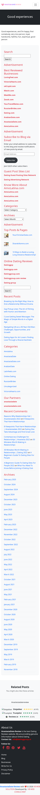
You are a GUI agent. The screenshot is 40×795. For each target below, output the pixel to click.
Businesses (6, 762)
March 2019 (9, 659)
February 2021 (10, 599)
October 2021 (9, 579)
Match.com (9, 90)
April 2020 (8, 634)
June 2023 (8, 509)
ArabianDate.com (12, 117)
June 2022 (8, 559)
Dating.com (9, 113)
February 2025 (10, 479)
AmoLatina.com (11, 126)
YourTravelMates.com (13, 104)
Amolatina (8, 351)
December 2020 (10, 609)
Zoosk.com (9, 99)
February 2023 (10, 524)
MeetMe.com (9, 95)
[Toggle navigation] (35, 5)
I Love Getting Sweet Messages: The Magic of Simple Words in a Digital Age (19, 319)
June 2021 (8, 589)
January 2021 (9, 604)
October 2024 (9, 484)
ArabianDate (9, 366)
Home (3, 754)
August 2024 (9, 494)
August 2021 (9, 584)
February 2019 (10, 664)
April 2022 (8, 569)
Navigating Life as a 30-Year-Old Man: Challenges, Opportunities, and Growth (19, 330)
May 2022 (8, 564)
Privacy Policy (7, 770)
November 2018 (10, 669)
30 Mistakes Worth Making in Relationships (19, 442)
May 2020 (8, 629)
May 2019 (8, 654)
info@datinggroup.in (21, 739)
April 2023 (8, 519)
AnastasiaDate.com (12, 122)
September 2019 (11, 649)
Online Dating (10, 376)
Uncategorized (10, 386)
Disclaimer (5, 773)
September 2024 (11, 489)
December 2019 (10, 644)
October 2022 (9, 539)
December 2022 (10, 529)
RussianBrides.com (12, 108)
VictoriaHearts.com (12, 82)
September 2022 (11, 544)
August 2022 (9, 549)
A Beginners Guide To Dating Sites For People (19, 455)
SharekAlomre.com (21, 243)
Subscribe (11, 160)
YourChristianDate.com (22, 235)
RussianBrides (10, 381)
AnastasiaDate (10, 356)
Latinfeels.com (10, 371)
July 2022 (7, 554)
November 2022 (10, 534)
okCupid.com (10, 86)
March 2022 (9, 574)
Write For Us (6, 766)
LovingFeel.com (11, 77)
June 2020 (8, 624)
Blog (3, 758)
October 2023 (9, 504)
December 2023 (10, 499)
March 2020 (9, 639)
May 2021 (8, 594)
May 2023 (8, 514)
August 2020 (9, 619)
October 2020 (9, 614)
